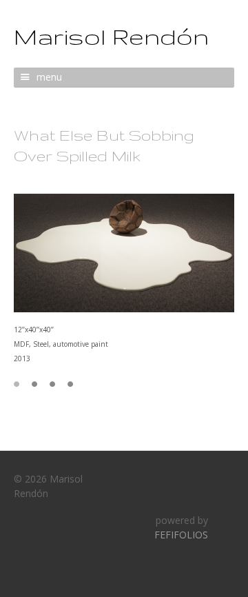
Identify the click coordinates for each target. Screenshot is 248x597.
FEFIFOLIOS (181, 534)
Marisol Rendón (111, 36)
